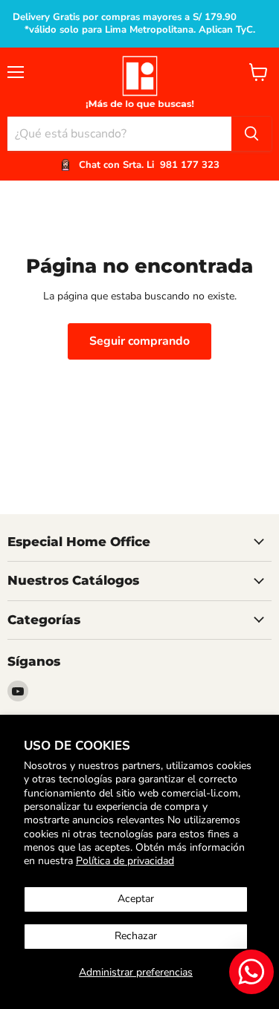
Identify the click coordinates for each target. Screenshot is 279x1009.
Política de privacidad (125, 861)
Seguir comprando (139, 341)
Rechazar (136, 936)
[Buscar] (251, 134)
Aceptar (136, 899)
